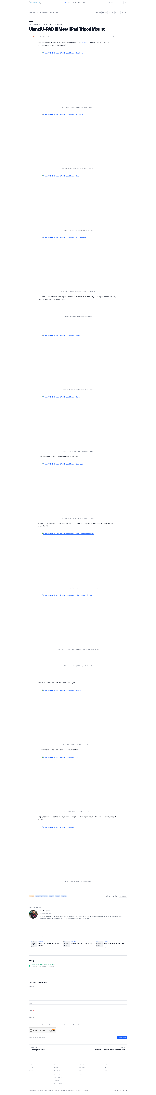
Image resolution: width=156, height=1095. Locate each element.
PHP (80, 1071)
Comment (32, 987)
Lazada (84, 43)
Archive (31, 1067)
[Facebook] (102, 12)
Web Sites (82, 1067)
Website (31, 1017)
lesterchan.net (45, 913)
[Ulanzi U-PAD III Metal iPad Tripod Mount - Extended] (78, 488)
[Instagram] (109, 12)
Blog (64, 2)
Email (31, 1010)
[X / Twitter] (122, 12)
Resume (81, 1074)
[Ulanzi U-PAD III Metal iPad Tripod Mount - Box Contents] (78, 262)
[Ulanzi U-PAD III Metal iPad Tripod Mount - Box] (78, 200)
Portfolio (76, 2)
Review (31, 1071)
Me (105, 1067)
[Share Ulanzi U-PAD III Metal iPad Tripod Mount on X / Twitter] (106, 896)
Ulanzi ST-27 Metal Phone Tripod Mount (43, 964)
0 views (115, 37)
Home (30, 24)
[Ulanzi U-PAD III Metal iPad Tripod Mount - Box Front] (78, 77)
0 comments (124, 37)
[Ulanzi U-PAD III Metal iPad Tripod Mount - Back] (78, 421)
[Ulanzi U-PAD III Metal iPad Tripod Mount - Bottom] (78, 715)
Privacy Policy (58, 1084)
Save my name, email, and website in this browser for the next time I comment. (55, 1025)
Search (56, 1067)
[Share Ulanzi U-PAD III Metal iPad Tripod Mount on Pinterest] (116, 896)
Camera (32, 896)
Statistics (57, 1074)
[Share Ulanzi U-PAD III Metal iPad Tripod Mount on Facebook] (113, 896)
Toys (106, 1071)
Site (69, 2)
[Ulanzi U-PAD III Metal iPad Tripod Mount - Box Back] (78, 139)
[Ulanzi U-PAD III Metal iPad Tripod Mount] (78, 852)
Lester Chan (32, 37)
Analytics (57, 1071)
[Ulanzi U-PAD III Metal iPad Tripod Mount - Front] (78, 360)
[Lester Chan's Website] (35, 2)
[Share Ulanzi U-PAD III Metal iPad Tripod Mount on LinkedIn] (109, 896)
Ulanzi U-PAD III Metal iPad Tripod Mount (66, 29)
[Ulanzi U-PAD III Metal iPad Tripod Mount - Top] (78, 782)
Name (31, 1003)
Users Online (58, 1077)
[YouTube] (125, 12)
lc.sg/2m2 (123, 896)
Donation (56, 1080)
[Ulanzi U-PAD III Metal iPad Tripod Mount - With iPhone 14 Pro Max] (78, 558)
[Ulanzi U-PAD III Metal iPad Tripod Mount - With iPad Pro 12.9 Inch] (78, 620)
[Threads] (115, 12)
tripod (57, 896)
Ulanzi (64, 896)
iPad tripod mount (41, 896)
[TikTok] (119, 12)
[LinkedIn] (112, 12)
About (83, 2)
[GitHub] (106, 12)
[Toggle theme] (125, 2)
